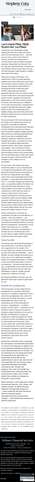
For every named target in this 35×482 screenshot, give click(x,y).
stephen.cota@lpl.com (24, 447)
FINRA (7, 454)
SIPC (11, 454)
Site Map (3, 478)
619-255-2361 (11, 447)
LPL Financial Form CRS (8, 437)
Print (4, 23)
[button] (28, 9)
